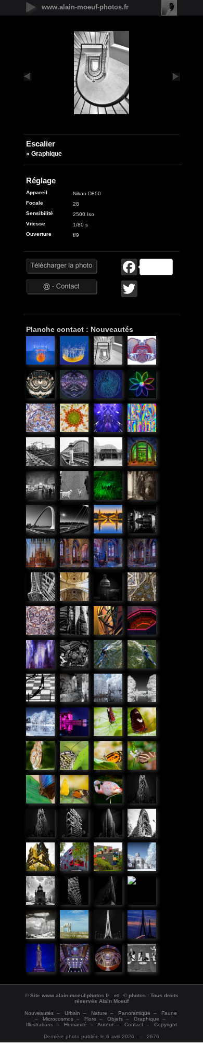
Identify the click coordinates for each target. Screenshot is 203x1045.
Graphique (146, 1019)
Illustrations (39, 1024)
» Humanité (42, 487)
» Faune (109, 790)
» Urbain (42, 453)
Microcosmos (58, 1019)
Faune (169, 1013)
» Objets (143, 487)
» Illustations (42, 352)
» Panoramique (75, 689)
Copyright (165, 1024)
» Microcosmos (109, 723)
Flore (90, 1019)
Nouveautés (39, 1013)
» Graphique (109, 352)
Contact (133, 1024)
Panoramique (134, 1013)
